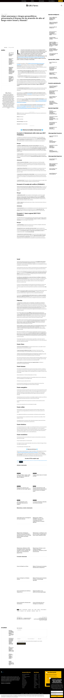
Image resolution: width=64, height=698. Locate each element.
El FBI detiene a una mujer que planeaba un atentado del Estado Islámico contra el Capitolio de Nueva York (11, 641)
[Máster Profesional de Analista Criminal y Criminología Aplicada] (40, 573)
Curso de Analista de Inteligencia (53, 27)
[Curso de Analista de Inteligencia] (60, 28)
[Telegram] (40, 614)
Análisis (20, 609)
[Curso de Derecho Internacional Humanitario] (24, 597)
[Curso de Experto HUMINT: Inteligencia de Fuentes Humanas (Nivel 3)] (60, 49)
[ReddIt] (33, 614)
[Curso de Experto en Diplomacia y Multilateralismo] (60, 73)
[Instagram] (8, 1)
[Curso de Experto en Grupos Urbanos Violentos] (60, 97)
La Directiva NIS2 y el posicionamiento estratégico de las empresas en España (40, 619)
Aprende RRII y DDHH (53, 59)
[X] (27, 614)
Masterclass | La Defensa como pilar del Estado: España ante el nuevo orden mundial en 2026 (11, 79)
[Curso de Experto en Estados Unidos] (24, 573)
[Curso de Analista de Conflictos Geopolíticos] (24, 586)
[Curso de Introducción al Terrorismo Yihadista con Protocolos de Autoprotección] (60, 92)
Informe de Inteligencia (43, 609)
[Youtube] (6, 1)
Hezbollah (38, 609)
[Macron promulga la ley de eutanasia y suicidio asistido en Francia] (5, 655)
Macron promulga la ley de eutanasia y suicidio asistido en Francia (11, 656)
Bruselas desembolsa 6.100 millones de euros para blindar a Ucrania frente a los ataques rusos (40, 489)
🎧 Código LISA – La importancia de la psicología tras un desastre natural (24, 618)
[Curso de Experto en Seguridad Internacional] (60, 128)
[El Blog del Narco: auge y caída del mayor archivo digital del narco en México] (24, 470)
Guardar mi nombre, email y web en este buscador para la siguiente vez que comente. (30, 641)
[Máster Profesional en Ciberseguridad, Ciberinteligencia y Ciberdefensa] (60, 164)
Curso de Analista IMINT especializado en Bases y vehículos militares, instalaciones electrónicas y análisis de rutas (53, 44)
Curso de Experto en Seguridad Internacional (53, 128)
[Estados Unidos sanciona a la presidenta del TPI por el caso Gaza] (5, 662)
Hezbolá (35, 609)
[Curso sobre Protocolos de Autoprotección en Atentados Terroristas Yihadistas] (60, 102)
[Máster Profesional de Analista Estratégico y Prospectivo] (60, 23)
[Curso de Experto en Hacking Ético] (60, 160)
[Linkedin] (5, 1)
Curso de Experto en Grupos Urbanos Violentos (53, 97)
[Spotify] (13, 1)
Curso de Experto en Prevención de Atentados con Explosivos (53, 123)
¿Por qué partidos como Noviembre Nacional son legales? (22, 503)
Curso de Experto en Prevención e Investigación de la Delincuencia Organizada (53, 69)
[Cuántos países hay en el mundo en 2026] (40, 470)
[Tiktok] (10, 1)
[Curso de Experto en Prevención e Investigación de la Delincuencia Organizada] (60, 68)
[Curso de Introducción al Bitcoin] (60, 137)
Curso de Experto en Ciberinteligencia (53, 174)
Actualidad (34, 486)
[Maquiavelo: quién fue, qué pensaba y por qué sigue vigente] (24, 483)
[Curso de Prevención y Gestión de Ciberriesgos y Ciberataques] (60, 146)
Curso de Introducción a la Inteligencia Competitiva (38, 603)
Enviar (57, 696)
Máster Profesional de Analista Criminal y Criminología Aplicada (39, 579)
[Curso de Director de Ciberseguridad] (60, 169)
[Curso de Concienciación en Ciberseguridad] (60, 141)
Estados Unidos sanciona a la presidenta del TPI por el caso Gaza (11, 663)
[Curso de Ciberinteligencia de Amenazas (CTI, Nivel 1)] (60, 151)
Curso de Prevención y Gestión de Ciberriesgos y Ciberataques (53, 146)
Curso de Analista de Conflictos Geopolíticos (53, 78)
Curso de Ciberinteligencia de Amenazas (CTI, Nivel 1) (53, 151)
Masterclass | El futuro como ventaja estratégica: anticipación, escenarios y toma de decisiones (40, 550)
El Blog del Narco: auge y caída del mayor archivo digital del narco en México (23, 476)
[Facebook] (2, 1)
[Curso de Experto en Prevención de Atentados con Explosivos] (60, 123)
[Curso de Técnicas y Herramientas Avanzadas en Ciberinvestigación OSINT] (60, 32)
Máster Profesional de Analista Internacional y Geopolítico (27, 108)
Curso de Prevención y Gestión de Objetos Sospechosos (53, 87)
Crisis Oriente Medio (24, 609)
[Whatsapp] (14, 1)
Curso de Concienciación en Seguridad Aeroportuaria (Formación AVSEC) (53, 112)
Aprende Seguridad (53, 108)
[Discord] (11, 1)
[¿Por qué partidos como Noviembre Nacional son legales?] (24, 497)
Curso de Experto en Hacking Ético (53, 159)
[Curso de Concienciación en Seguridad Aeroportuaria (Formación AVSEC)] (60, 112)
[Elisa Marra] (2, 47)
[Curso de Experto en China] (24, 561)
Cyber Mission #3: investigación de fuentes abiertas (11, 54)
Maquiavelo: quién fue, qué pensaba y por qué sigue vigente (24, 488)
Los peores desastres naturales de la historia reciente (39, 502)
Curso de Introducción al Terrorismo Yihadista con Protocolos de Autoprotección (53, 92)
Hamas (32, 609)
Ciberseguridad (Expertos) (55, 156)
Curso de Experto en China (22, 566)
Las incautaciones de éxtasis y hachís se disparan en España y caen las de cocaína (11, 649)
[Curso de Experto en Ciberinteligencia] (60, 174)
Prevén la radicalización (54, 83)
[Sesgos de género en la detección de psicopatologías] (40, 586)
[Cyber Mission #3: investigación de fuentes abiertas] (5, 54)
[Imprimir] (38, 614)
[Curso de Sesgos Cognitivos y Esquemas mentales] (60, 38)
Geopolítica (5, 14)
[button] (61, 5)
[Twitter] (3, 1)
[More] (42, 614)
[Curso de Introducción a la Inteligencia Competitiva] (40, 597)
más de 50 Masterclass (43, 99)
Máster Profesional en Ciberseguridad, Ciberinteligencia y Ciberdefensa (53, 165)
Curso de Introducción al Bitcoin (53, 136)
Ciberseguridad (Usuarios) (55, 133)
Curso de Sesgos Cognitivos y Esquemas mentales (53, 38)
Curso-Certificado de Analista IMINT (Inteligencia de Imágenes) (53, 18)
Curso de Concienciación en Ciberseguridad (52, 141)
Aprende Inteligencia (53, 14)
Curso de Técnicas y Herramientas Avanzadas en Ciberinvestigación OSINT (53, 33)
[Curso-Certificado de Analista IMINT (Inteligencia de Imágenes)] (60, 18)
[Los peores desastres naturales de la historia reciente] (40, 497)
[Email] (35, 614)
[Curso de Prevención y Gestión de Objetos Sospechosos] (60, 87)
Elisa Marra (5, 47)
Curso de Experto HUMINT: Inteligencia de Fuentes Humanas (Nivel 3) (53, 49)
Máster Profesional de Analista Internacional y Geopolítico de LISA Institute (31, 57)
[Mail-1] (16, 1)
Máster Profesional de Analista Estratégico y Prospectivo (53, 23)
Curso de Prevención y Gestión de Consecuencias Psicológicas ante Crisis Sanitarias (53, 118)
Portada (2, 14)
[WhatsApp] (29, 614)
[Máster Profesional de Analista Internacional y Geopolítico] (40, 561)
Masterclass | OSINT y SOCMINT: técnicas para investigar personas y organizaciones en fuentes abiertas (11, 61)
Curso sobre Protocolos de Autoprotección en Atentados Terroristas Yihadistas (53, 103)
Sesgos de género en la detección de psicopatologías (39, 591)
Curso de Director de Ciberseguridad (53, 169)
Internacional (18, 473)
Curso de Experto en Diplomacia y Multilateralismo (53, 73)
